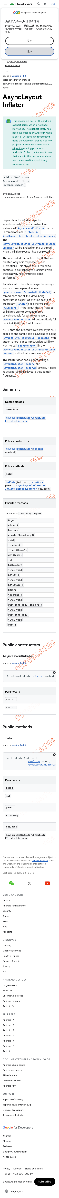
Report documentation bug (17, 1104)
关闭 (29, 41)
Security (7, 910)
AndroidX (40, 132)
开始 (29, 51)
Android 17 (8, 1019)
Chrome (7, 1141)
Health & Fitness (11, 955)
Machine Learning (12, 950)
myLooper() (10, 307)
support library (20, 125)
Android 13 (8, 1040)
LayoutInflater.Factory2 (19, 367)
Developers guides (12, 1070)
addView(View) (27, 345)
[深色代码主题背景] (54, 672)
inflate (11, 482)
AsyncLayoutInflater (31, 228)
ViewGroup (38, 482)
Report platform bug (13, 1099)
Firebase (7, 1146)
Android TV (8, 1006)
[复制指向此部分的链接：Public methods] (35, 727)
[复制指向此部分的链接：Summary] (23, 390)
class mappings (20, 164)
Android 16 (8, 1025)
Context (38, 448)
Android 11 (8, 1051)
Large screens (10, 985)
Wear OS (7, 990)
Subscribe (44, 1181)
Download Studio (11, 1080)
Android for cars (11, 1000)
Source (6, 916)
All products (9, 1156)
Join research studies (13, 1115)
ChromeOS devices (13, 995)
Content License (40, 860)
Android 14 (8, 1035)
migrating (17, 148)
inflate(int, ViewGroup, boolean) (26, 337)
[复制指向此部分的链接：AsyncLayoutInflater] (36, 656)
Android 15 (8, 1030)
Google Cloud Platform (15, 1151)
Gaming (7, 945)
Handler (22, 303)
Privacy (6, 966)
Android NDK (9, 1085)
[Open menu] (5, 4)
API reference (10, 1075)
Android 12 (8, 1045)
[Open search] (39, 4)
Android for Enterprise (14, 905)
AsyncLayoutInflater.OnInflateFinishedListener (25, 419)
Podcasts (7, 931)
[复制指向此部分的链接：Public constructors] (43, 645)
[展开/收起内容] (7, 69)
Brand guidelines (34, 1168)
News (5, 921)
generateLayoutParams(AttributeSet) (27, 292)
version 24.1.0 (19, 76)
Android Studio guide (14, 1064)
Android (7, 900)
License (17, 1168)
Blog (5, 926)
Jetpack (27, 136)
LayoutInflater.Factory (18, 363)
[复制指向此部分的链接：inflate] (15, 739)
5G (4, 971)
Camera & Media (11, 961)
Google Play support (13, 1109)
